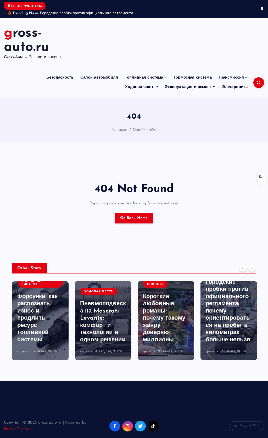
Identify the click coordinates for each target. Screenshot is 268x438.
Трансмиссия (231, 78)
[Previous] (243, 268)
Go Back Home (134, 218)
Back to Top (249, 426)
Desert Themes (17, 429)
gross (21, 351)
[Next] (252, 268)
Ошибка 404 (144, 130)
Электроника (235, 87)
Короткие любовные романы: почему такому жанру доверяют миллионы (101, 318)
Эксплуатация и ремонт (188, 87)
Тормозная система (193, 78)
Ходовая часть (139, 87)
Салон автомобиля (99, 78)
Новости (92, 284)
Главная (119, 130)
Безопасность (60, 78)
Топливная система (144, 78)
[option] (40, 320)
